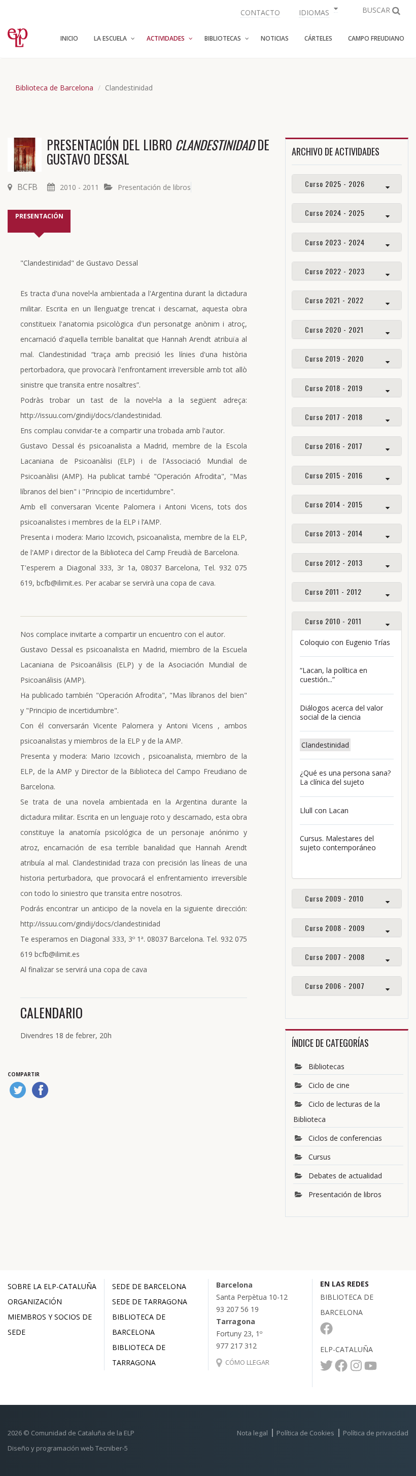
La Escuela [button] (110, 38)
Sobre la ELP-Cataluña (52, 1286)
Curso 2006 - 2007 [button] (335, 985)
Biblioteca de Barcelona (54, 87)
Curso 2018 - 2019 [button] (334, 388)
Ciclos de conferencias (345, 1138)
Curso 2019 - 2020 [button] (334, 358)
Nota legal (252, 1433)
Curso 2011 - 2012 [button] (333, 591)
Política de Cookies (305, 1433)
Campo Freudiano (376, 38)
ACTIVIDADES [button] (166, 38)
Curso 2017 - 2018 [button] (334, 417)
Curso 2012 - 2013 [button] (334, 562)
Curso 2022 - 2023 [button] (335, 271)
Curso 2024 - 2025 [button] (335, 212)
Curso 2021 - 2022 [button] (334, 300)
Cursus (319, 1157)
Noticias (275, 38)
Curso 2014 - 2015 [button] (334, 504)
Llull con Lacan (324, 810)
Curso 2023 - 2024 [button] (335, 242)
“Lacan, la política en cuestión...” (333, 674)
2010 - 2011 (79, 187)
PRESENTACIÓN (39, 216)
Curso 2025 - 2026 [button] (335, 183)
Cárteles (318, 38)
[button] (317, 11)
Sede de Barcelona (149, 1286)
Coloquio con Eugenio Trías (345, 642)
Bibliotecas (326, 1066)
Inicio (69, 38)
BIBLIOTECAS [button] (222, 38)
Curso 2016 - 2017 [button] (334, 446)
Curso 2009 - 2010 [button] (334, 898)
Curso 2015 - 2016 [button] (334, 475)
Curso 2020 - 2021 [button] (334, 329)
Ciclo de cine (329, 1085)
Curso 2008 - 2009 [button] (335, 928)
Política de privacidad (375, 1433)
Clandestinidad (325, 745)
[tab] (346, 183)
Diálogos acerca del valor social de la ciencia (341, 712)
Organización (35, 1301)
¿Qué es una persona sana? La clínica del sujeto (345, 777)
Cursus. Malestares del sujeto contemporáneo (338, 842)
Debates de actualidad (345, 1175)
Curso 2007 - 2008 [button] (335, 956)
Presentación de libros (154, 187)
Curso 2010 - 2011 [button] (333, 621)
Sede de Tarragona (149, 1301)
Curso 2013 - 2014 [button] (334, 533)
